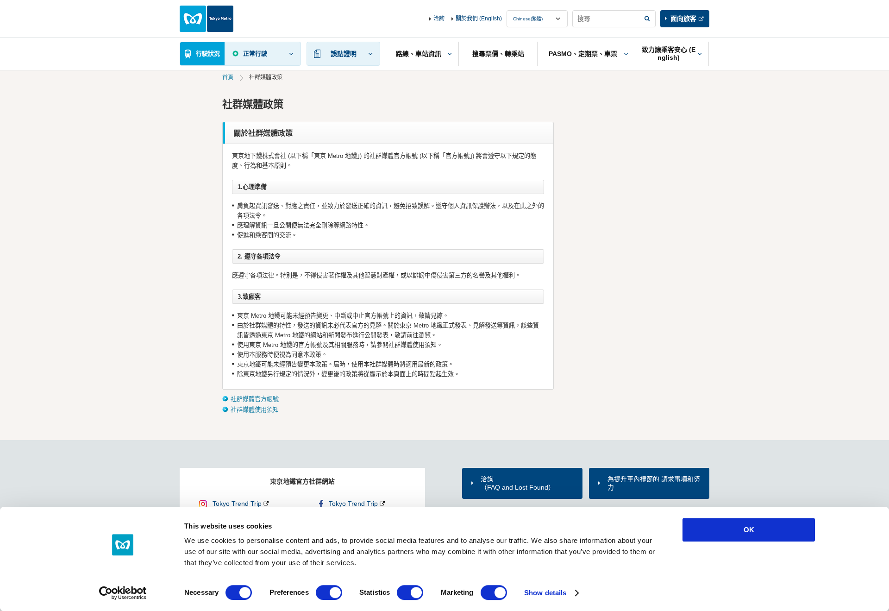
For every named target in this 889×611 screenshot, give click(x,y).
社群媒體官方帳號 (255, 399)
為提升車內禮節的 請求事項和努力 (653, 483)
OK (749, 530)
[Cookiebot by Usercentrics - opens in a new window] (122, 593)
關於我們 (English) (479, 18)
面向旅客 (683, 18)
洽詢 (438, 18)
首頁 (227, 77)
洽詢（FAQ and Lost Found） (518, 483)
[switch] (329, 592)
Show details (545, 593)
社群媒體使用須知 (255, 409)
